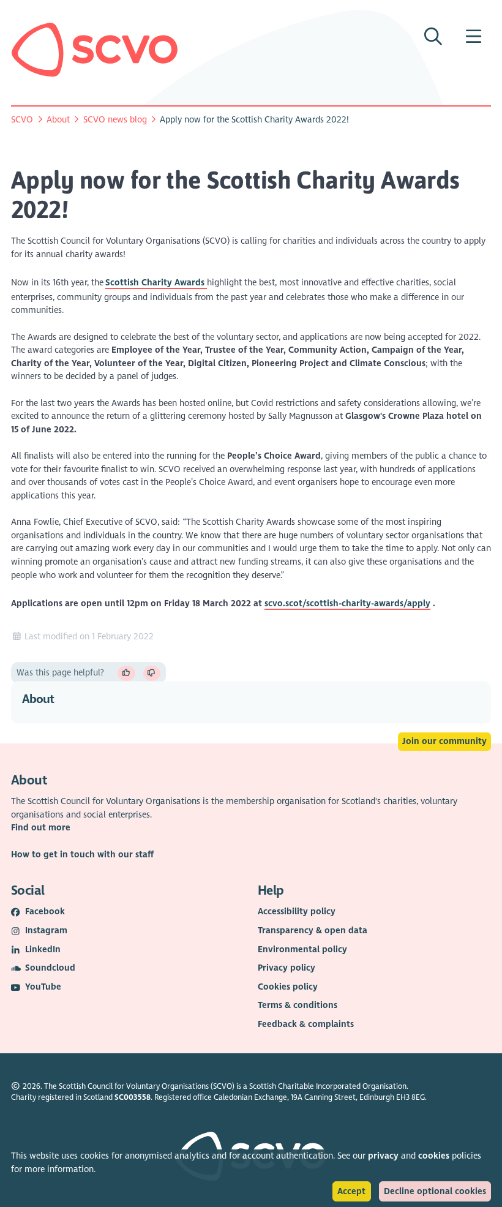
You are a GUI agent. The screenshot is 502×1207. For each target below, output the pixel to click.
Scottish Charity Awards (156, 282)
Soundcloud (50, 968)
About (58, 120)
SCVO (22, 120)
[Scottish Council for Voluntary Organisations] (94, 49)
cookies (433, 1156)
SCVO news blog (115, 120)
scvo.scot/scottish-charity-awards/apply (347, 603)
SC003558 (132, 1097)
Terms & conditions (297, 1005)
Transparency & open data (312, 930)
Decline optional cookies (435, 1191)
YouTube (43, 987)
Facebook (45, 911)
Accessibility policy (296, 911)
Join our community (444, 741)
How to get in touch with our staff (82, 854)
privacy (383, 1156)
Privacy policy (286, 968)
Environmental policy (302, 949)
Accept (351, 1191)
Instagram (46, 930)
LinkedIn (43, 949)
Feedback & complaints (306, 1024)
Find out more (40, 827)
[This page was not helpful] (152, 673)
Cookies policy (288, 987)
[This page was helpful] (126, 673)
